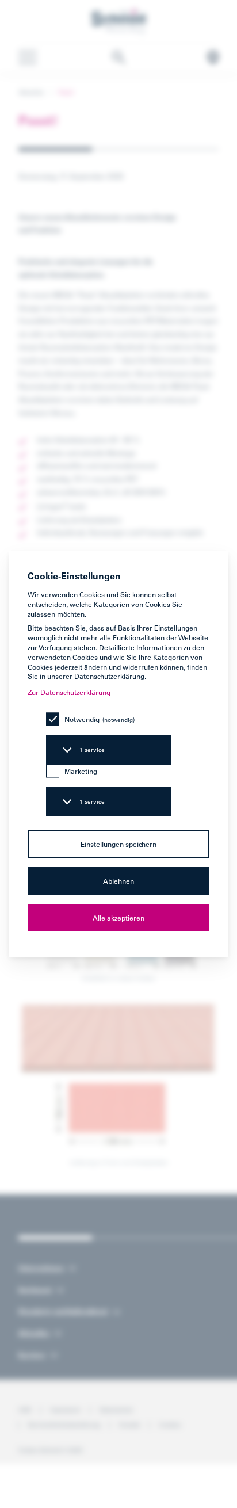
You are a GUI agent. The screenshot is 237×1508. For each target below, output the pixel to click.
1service (92, 750)
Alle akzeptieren (118, 917)
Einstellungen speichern (118, 844)
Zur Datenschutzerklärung (69, 692)
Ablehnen (118, 880)
